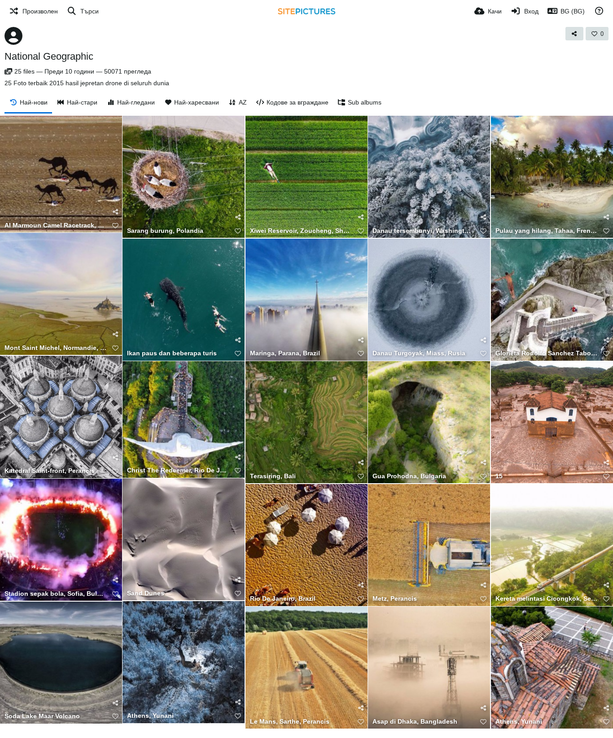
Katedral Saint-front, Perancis (49, 470)
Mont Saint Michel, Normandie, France (55, 348)
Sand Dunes (145, 593)
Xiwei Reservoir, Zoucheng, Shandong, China (301, 230)
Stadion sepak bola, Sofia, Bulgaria (55, 593)
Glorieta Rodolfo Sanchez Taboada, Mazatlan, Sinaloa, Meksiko (546, 353)
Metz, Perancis (394, 598)
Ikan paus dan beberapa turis (172, 353)
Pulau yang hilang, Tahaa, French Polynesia (546, 230)
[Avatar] (13, 36)
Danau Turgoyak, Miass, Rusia (418, 353)
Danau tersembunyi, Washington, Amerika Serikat (423, 230)
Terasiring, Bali (273, 476)
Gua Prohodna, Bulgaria (409, 476)
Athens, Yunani (150, 715)
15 (499, 476)
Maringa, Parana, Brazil (285, 353)
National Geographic (48, 56)
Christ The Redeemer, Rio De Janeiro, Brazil (178, 470)
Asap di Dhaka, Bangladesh (414, 721)
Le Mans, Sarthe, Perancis (289, 721)
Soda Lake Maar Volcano (42, 716)
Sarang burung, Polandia (165, 230)
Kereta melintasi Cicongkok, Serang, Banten (546, 598)
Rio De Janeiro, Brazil (282, 598)
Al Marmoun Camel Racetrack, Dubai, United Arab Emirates (55, 225)
